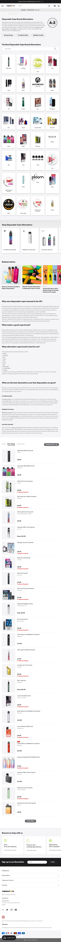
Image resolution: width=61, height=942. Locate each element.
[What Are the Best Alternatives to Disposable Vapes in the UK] (31, 274)
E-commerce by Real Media (31, 940)
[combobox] (34, 5)
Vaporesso (38, 27)
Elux (4, 357)
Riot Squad (6, 366)
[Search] (49, 6)
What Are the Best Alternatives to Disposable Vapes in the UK (31, 287)
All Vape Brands (8, 35)
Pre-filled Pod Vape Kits (9, 249)
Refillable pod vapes (7, 412)
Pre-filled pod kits (6, 399)
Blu (4, 364)
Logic (4, 362)
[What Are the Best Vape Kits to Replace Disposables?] (11, 275)
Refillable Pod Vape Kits (28, 249)
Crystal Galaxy (6, 368)
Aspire (5, 370)
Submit (52, 862)
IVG (4, 361)
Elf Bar (7, 29)
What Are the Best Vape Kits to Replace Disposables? (11, 287)
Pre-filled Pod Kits (23, 35)
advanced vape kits (16, 427)
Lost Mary (14, 29)
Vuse (4, 359)
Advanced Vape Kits (46, 249)
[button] (2, 6)
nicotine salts (14, 416)
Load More (30, 821)
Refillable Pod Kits (38, 35)
